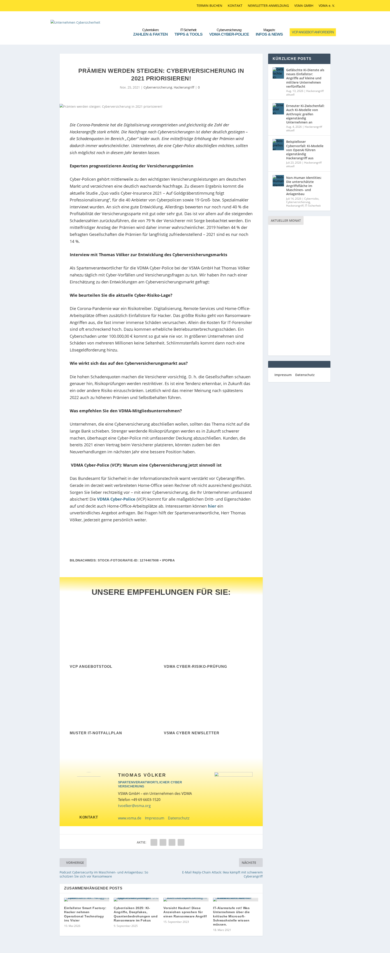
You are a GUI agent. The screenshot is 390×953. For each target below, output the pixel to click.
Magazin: (269, 32)
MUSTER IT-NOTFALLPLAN (96, 733)
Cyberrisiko (311, 199)
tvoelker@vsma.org (134, 805)
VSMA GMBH (303, 5)
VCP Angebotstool (91, 666)
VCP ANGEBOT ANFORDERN (313, 32)
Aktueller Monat (286, 220)
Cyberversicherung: (229, 32)
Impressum (154, 818)
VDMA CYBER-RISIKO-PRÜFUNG (195, 666)
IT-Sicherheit (313, 205)
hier (212, 506)
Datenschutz (178, 818)
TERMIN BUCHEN (209, 5)
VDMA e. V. (327, 5)
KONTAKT (235, 5)
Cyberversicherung (158, 87)
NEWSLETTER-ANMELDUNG (268, 5)
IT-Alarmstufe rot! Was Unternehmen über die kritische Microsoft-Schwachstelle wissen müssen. (231, 916)
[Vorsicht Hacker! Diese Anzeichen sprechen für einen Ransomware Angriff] (186, 899)
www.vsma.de (129, 818)
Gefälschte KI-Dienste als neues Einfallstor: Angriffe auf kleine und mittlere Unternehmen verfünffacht (305, 78)
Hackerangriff (184, 87)
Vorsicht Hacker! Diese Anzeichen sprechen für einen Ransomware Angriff (185, 912)
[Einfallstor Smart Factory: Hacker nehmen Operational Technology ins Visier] (86, 899)
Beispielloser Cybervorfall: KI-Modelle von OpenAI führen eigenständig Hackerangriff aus (304, 149)
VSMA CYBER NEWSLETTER (191, 733)
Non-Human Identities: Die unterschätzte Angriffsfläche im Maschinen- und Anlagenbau (304, 186)
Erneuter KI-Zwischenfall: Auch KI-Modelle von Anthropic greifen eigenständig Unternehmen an (305, 114)
